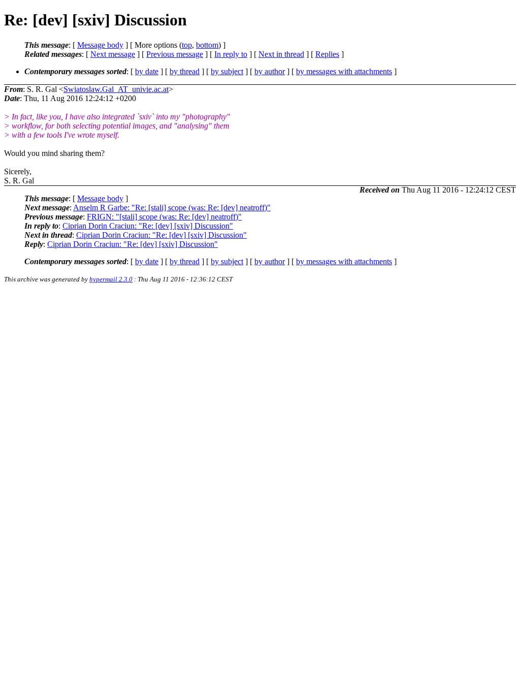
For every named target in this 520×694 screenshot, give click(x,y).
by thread (185, 71)
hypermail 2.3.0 (111, 279)
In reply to (230, 54)
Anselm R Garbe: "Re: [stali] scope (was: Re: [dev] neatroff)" (172, 207)
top (187, 45)
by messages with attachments (344, 71)
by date (146, 71)
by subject (227, 71)
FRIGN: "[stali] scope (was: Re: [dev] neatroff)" (164, 216)
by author (269, 71)
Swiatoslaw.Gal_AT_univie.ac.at (116, 89)
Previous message (174, 54)
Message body (100, 45)
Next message (112, 54)
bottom (207, 45)
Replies (327, 54)
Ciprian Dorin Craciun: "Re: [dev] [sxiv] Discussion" (147, 226)
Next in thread (281, 54)
